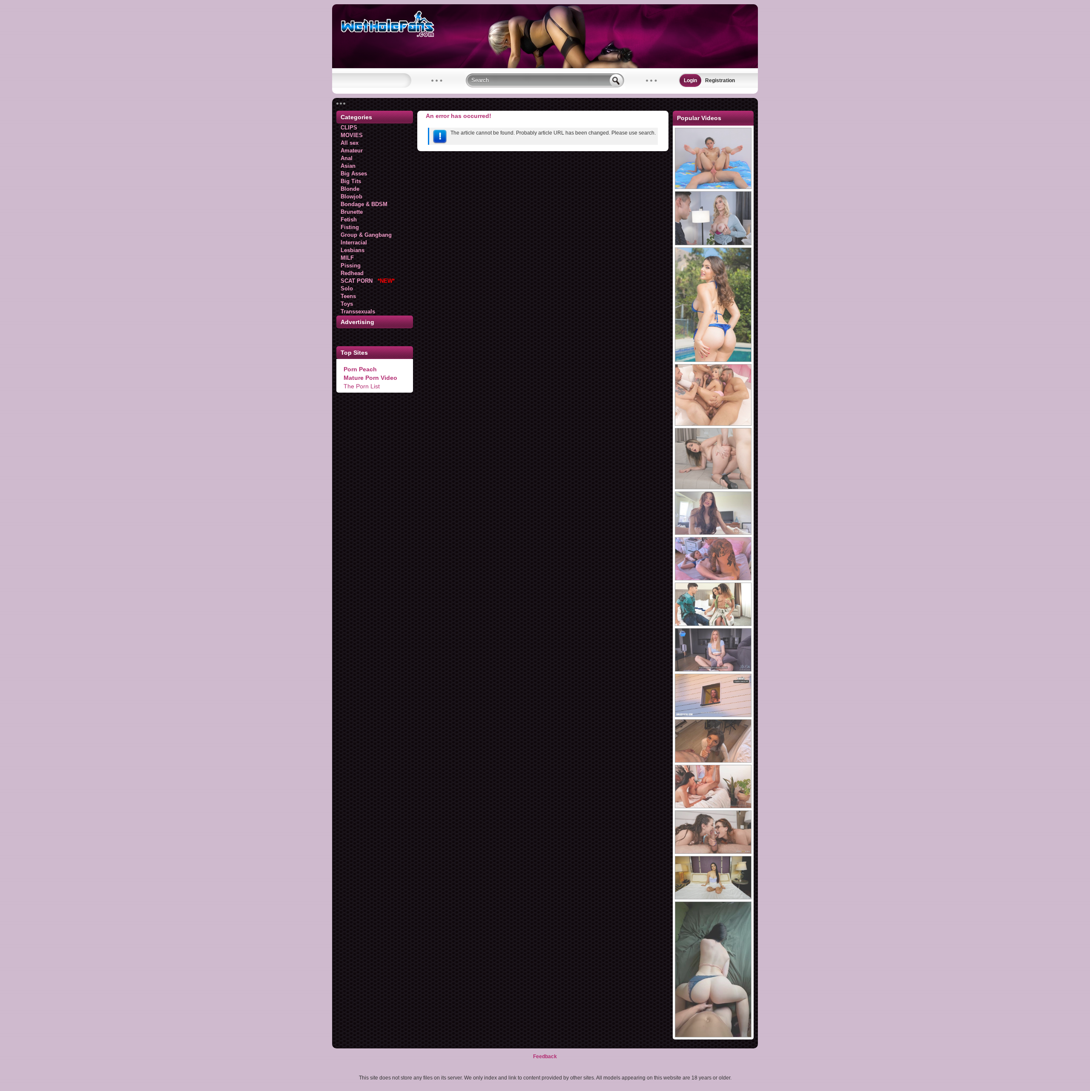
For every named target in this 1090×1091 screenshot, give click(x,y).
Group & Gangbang (366, 235)
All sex (350, 143)
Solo (347, 288)
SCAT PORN (368, 281)
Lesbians (352, 250)
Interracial (354, 242)
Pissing (351, 265)
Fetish (349, 219)
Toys (347, 304)
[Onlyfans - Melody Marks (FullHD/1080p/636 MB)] (713, 579)
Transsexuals (358, 311)
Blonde (350, 189)
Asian (348, 166)
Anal (347, 158)
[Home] (545, 66)
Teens (348, 296)
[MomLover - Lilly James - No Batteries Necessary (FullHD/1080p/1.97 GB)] (713, 244)
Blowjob (351, 196)
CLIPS (349, 127)
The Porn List (362, 386)
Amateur (352, 150)
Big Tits (351, 181)
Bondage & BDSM (364, 204)
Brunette (352, 212)
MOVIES (352, 135)
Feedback (545, 1056)
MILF (347, 258)
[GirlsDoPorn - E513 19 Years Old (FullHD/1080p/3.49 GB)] (713, 898)
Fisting (350, 227)
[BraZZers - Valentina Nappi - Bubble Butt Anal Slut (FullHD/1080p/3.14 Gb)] (713, 360)
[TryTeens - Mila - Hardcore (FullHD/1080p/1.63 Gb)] (713, 187)
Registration (720, 80)
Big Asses (354, 173)
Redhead (352, 273)
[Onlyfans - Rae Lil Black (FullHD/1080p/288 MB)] (713, 807)
